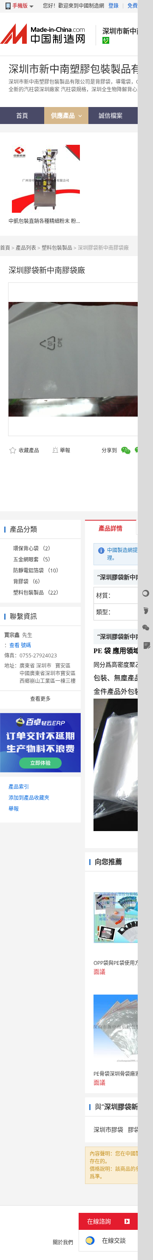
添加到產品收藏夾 (28, 797)
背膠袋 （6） (28, 581)
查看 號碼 (20, 645)
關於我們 (63, 1242)
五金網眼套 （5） (33, 559)
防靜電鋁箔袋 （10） (37, 570)
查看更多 (40, 698)
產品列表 (26, 247)
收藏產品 (28, 450)
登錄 (113, 5)
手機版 (20, 5)
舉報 (65, 450)
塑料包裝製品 (57, 247)
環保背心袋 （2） (33, 548)
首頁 (5, 247)
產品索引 (18, 786)
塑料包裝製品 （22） (37, 592)
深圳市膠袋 (108, 1129)
